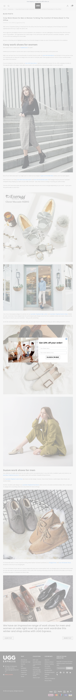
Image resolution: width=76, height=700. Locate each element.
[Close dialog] (66, 339)
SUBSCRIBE (53, 357)
